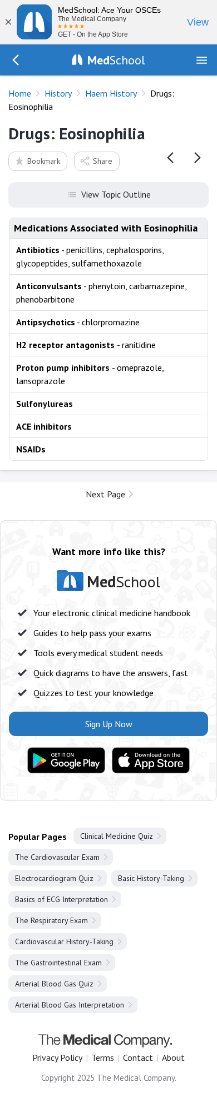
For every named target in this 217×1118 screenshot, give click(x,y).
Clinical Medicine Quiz (116, 836)
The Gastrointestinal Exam (58, 963)
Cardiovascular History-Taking (64, 941)
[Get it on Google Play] (66, 760)
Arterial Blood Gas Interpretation (69, 1005)
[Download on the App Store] (151, 760)
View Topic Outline (116, 194)
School (116, 60)
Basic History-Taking (151, 878)
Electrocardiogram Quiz (54, 878)
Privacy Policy (57, 1057)
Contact (138, 1057)
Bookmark (43, 161)
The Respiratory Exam (51, 920)
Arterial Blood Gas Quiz (54, 984)
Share (102, 161)
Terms (102, 1057)
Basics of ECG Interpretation (61, 899)
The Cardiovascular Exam (57, 857)
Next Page (105, 494)
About (173, 1057)
